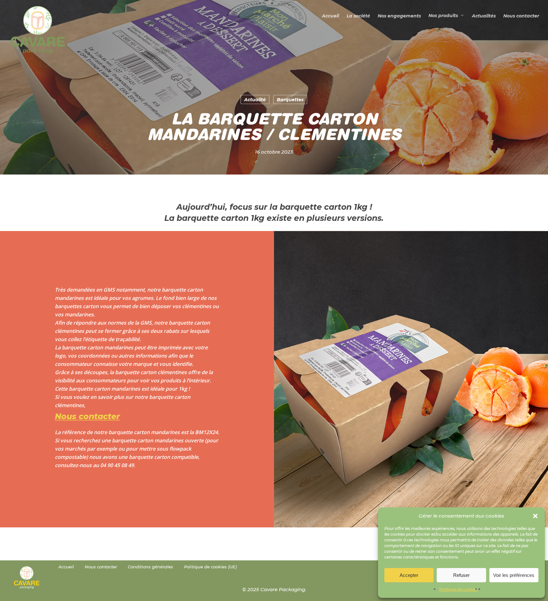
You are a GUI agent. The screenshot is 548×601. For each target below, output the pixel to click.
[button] (535, 516)
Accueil (66, 566)
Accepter (409, 575)
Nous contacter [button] (87, 416)
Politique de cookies (458, 589)
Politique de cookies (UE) (210, 566)
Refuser (461, 575)
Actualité (255, 99)
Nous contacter (101, 566)
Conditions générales (150, 566)
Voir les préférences (513, 575)
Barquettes (290, 99)
